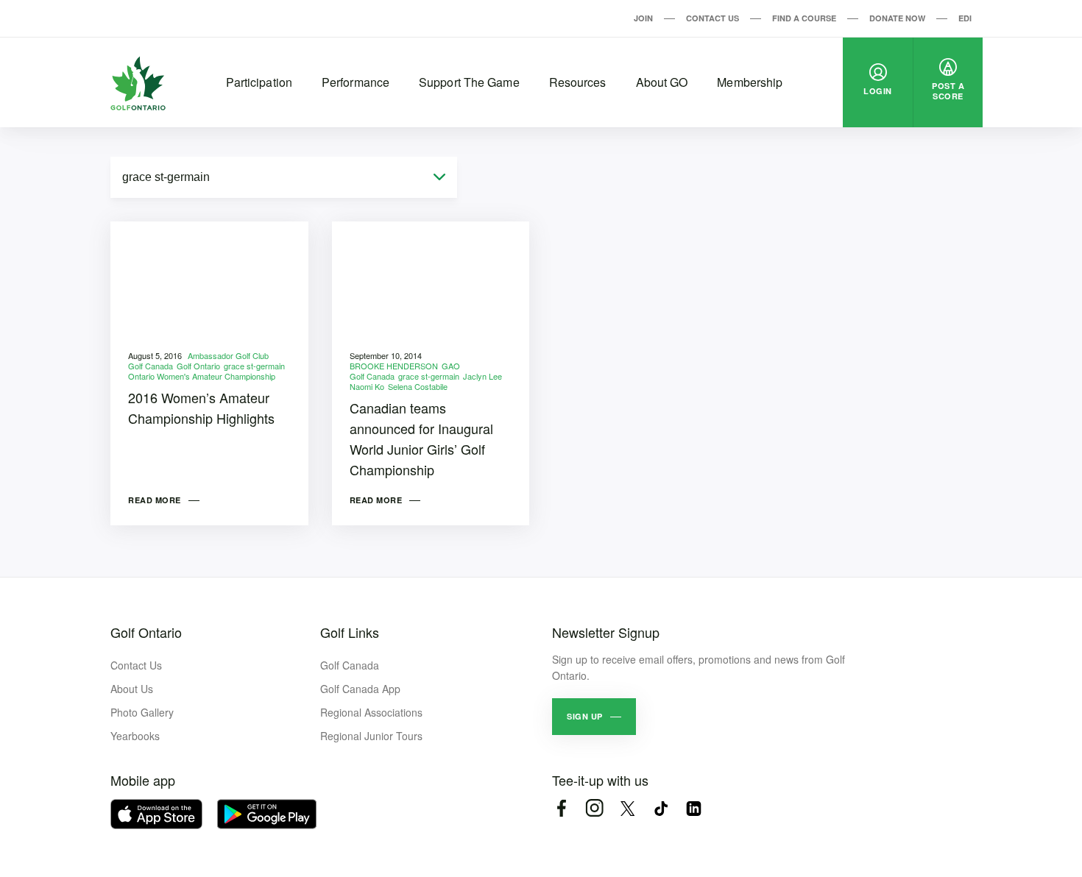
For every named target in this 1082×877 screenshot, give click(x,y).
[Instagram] (594, 808)
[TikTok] (660, 808)
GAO (451, 366)
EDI (965, 18)
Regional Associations (371, 712)
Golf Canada (150, 366)
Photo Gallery (142, 712)
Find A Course (804, 18)
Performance (355, 82)
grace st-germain (254, 366)
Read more (154, 499)
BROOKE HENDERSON (394, 366)
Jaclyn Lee (482, 376)
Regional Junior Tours (371, 735)
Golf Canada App (360, 688)
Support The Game (469, 82)
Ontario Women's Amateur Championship (201, 376)
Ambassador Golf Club (228, 355)
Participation (259, 82)
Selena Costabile (418, 386)
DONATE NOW (897, 18)
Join (643, 18)
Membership (749, 82)
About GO (662, 82)
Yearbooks (135, 735)
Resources (578, 82)
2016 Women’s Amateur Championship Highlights (201, 407)
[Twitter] (627, 808)
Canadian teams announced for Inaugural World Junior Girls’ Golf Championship (421, 438)
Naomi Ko (367, 386)
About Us (131, 688)
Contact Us (712, 18)
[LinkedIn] (694, 808)
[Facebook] (561, 808)
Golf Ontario (198, 366)
